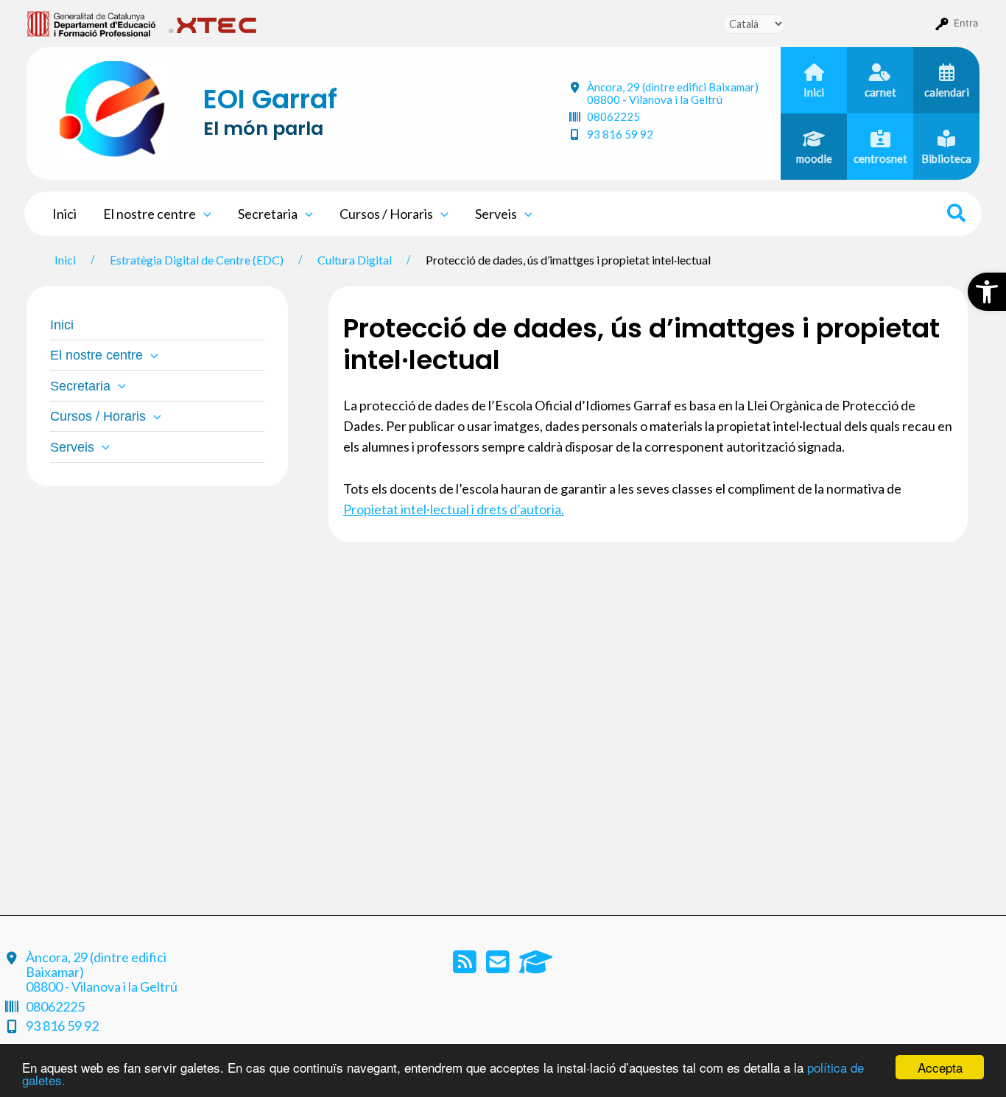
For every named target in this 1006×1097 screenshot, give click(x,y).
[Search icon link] (957, 215)
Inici (64, 214)
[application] (203, 214)
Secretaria (268, 214)
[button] (987, 292)
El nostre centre (149, 214)
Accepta (940, 1067)
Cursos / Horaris (386, 214)
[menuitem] (91, 23)
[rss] (465, 966)
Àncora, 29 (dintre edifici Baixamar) (673, 93)
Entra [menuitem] (966, 23)
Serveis (496, 214)
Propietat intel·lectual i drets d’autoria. (453, 509)
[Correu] (499, 966)
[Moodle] (536, 966)
